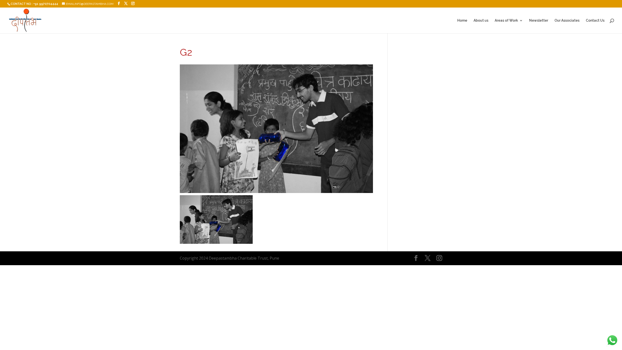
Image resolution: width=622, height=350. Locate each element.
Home (462, 20)
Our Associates (566, 20)
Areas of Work (506, 20)
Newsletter (538, 20)
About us (481, 20)
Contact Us (595, 20)
